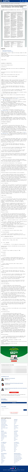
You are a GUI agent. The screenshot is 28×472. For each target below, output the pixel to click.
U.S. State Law (16, 442)
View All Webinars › (14, 392)
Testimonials (16, 461)
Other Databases (4, 453)
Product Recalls (3, 458)
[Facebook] (12, 468)
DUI (14, 424)
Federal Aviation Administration (7, 50)
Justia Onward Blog (16, 460)
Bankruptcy (15, 420)
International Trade (3, 436)
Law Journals (16, 436)
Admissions (15, 433)
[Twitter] (16, 468)
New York (15, 449)
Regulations (2, 445)
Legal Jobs (2, 454)
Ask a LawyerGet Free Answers (4, 399)
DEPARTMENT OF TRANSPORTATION (8, 51)
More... (2, 440)
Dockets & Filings (3, 450)
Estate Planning (16, 425)
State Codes (15, 444)
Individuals (15, 419)
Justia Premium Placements (17, 457)
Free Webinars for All (5, 376)
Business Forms (3, 457)
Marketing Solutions (17, 453)
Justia (15, 466)
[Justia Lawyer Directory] (17, 468)
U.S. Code (2, 444)
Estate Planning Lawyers (4, 425)
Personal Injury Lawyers (4, 427)
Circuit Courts (3, 448)
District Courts (3, 449)
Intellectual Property (4, 435)
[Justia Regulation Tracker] (6, 1)
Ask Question (14, 402)
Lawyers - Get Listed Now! (14, 412)
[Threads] (14, 468)
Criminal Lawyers (3, 423)
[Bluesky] (15, 468)
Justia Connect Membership (18, 454)
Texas (15, 450)
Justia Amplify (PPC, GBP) (17, 459)
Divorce (15, 423)
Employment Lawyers (4, 424)
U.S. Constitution (3, 443)
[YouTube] (11, 468)
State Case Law (16, 445)
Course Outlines (16, 435)
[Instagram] (13, 468)
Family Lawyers (3, 426)
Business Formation (4, 432)
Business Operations (4, 433)
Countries (2, 461)
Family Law (15, 426)
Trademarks (2, 460)
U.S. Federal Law (3, 442)
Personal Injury (16, 427)
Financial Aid (15, 434)
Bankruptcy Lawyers (4, 420)
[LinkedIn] (10, 468)
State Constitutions (16, 443)
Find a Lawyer (3, 406)
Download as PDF (24, 8)
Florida (15, 448)
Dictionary (15, 432)
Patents (2, 459)
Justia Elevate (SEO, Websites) (18, 458)
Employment (3, 434)
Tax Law (2, 439)
